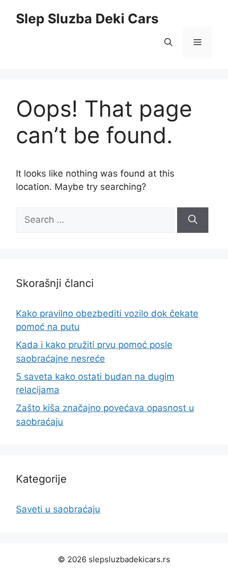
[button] (168, 42)
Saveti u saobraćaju (58, 509)
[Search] (192, 220)
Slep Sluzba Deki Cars (87, 19)
